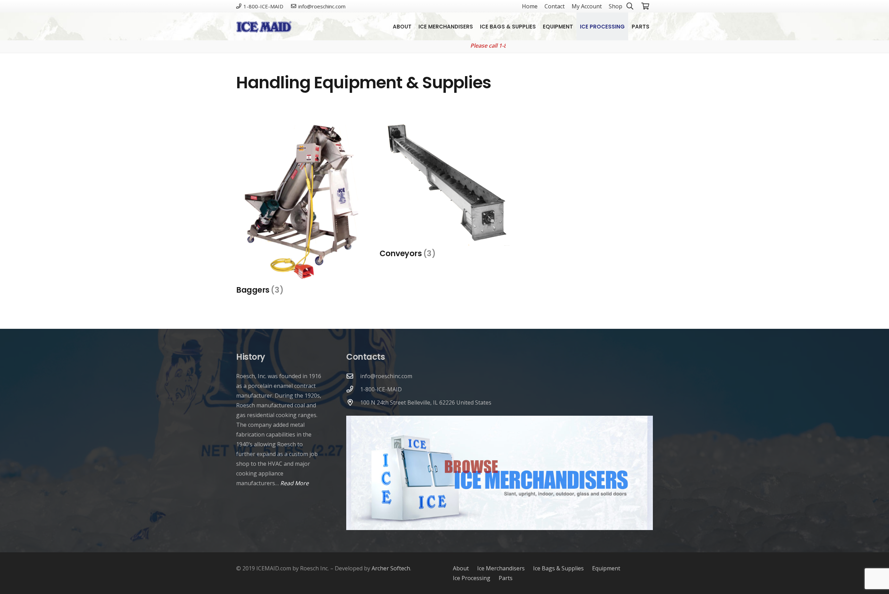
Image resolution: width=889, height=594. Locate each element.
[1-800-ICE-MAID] (353, 389)
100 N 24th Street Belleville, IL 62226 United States (425, 402)
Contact (555, 6)
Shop (615, 6)
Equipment (606, 568)
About (461, 568)
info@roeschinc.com (386, 376)
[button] (654, 26)
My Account (587, 6)
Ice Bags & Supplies (558, 568)
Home (530, 6)
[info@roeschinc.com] (353, 376)
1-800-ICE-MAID (381, 389)
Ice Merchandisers (501, 568)
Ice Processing (471, 578)
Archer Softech (391, 568)
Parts (506, 578)
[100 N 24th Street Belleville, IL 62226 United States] (353, 402)
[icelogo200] (263, 27)
